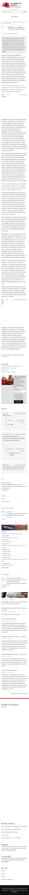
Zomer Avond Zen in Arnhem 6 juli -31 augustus (11, 533)
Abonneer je (9, 512)
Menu (15, 16)
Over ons (3, 873)
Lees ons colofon (5, 861)
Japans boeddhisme (17, 354)
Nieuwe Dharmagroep (6, 551)
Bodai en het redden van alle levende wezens (12, 366)
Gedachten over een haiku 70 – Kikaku (9, 832)
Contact (3, 870)
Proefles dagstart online (6, 541)
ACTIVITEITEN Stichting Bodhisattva (9, 537)
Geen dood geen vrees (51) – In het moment (10, 837)
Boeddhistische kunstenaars (13, 578)
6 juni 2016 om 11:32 (19, 465)
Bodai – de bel (4, 370)
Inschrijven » (9, 517)
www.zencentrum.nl (5, 488)
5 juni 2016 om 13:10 (19, 434)
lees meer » (3, 586)
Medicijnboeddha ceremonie (7, 565)
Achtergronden (8, 22)
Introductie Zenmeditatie (6, 555)
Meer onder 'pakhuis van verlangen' (19, 693)
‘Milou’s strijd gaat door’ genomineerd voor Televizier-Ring (14, 826)
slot (8, 356)
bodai (5, 356)
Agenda (3, 498)
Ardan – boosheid (5, 835)
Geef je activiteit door (6, 501)
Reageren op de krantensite (7, 879)
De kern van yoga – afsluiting (8, 372)
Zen (23, 354)
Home (2, 22)
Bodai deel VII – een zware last (8, 368)
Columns (3, 876)
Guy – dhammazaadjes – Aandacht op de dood (11, 829)
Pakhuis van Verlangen (8, 599)
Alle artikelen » (4, 490)
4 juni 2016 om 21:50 (19, 413)
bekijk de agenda (5, 567)
